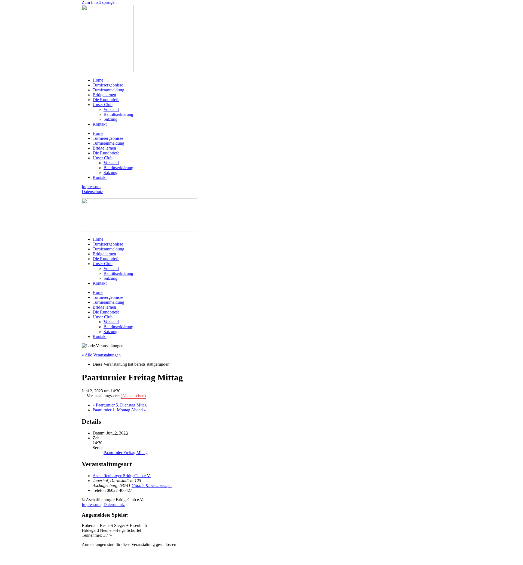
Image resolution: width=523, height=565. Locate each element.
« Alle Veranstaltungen (101, 355)
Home (98, 80)
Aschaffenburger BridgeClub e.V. (122, 475)
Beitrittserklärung (118, 114)
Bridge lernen (104, 94)
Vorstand (111, 109)
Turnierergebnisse (108, 85)
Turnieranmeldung (108, 90)
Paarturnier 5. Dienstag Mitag (120, 405)
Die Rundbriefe (106, 99)
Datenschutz (92, 191)
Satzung (110, 119)
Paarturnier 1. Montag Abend (119, 410)
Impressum (91, 186)
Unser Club (102, 104)
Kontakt (100, 124)
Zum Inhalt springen (99, 2)
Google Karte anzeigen (152, 485)
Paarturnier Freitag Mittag (126, 452)
